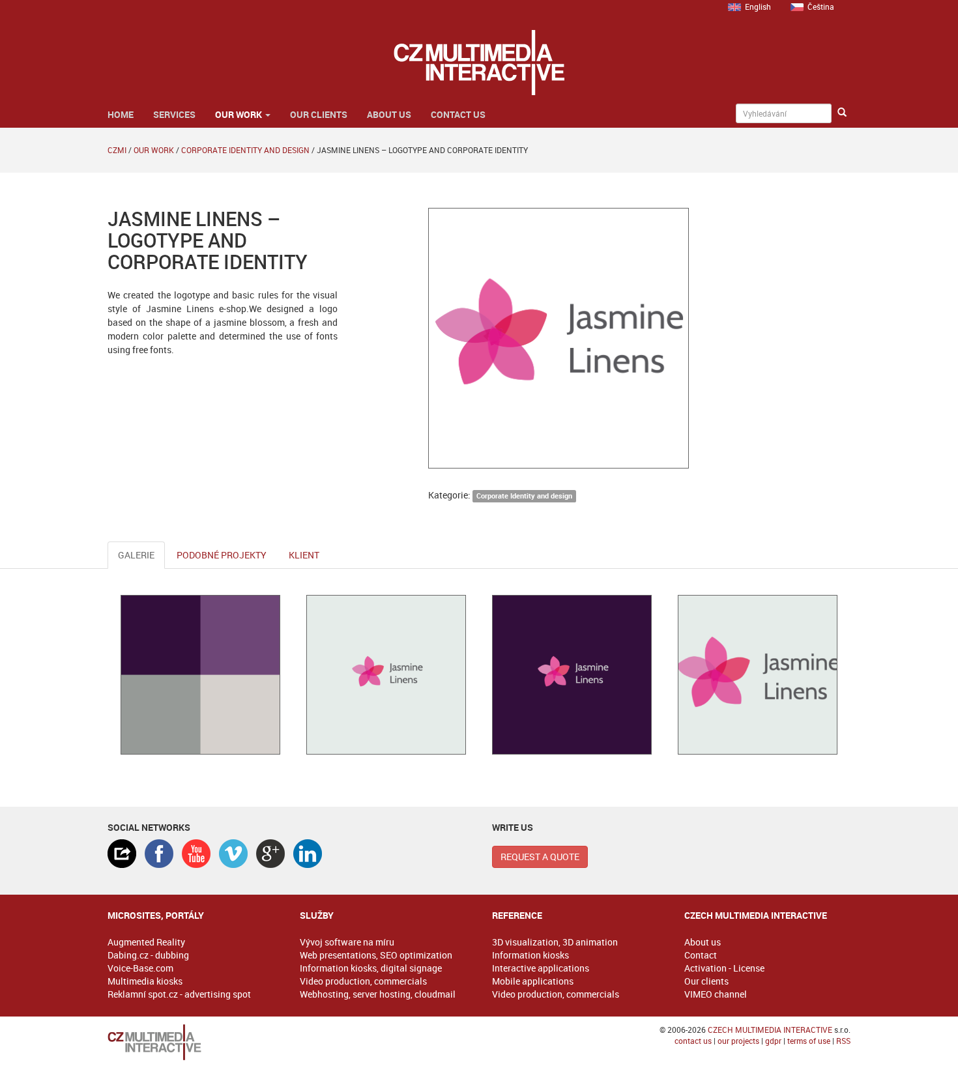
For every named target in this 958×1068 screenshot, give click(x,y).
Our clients (318, 114)
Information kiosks (530, 955)
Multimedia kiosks (145, 981)
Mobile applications (532, 981)
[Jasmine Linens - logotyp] (386, 675)
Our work (239, 114)
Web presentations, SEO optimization (376, 955)
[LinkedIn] (307, 853)
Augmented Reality (146, 942)
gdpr (773, 1040)
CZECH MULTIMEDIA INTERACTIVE (770, 1029)
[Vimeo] (233, 853)
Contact (700, 955)
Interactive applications (540, 968)
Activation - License (724, 968)
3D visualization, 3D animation (555, 942)
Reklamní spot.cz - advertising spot (179, 994)
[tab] (122, 853)
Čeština (820, 6)
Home (121, 114)
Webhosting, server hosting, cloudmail (378, 994)
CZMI (117, 150)
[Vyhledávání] (842, 113)
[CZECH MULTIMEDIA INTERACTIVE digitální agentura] (479, 62)
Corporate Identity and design (245, 150)
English (758, 6)
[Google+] (270, 853)
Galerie (136, 555)
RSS (843, 1040)
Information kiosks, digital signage (371, 968)
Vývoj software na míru (347, 942)
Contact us (458, 114)
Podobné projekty (222, 555)
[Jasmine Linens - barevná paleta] (200, 675)
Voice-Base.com (140, 968)
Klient (304, 555)
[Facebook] (159, 853)
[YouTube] (196, 853)
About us (389, 114)
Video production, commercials (363, 981)
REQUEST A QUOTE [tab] (540, 856)
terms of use (808, 1040)
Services (174, 114)
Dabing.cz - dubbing (148, 955)
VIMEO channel (715, 994)
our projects (738, 1040)
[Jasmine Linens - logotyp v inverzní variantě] (572, 675)
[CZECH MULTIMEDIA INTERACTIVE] (191, 1042)
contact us (693, 1040)
